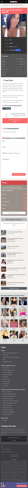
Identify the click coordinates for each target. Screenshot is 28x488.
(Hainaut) (15, 46)
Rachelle (23, 328)
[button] (14, 25)
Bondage (8, 108)
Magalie (23, 306)
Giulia (5, 317)
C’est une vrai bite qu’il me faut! (14, 232)
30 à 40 (13, 194)
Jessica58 (23, 317)
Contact (14, 440)
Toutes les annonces (14, 288)
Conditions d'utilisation (6, 449)
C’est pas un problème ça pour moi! (15, 282)
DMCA (2, 446)
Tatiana (14, 317)
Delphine (14, 306)
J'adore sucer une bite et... (13, 246)
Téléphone (11, 153)
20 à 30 (13, 198)
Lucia (14, 328)
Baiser (13, 208)
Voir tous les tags (14, 213)
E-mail (4, 147)
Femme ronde (13, 201)
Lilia (14, 339)
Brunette (13, 205)
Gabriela (5, 339)
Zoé (23, 339)
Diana (5, 306)
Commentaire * (6, 159)
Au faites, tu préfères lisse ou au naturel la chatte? (15, 253)
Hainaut (5, 5)
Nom (3, 141)
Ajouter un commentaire (19, 174)
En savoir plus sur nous (14, 437)
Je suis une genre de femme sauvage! (16, 268)
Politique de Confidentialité (6, 451)
